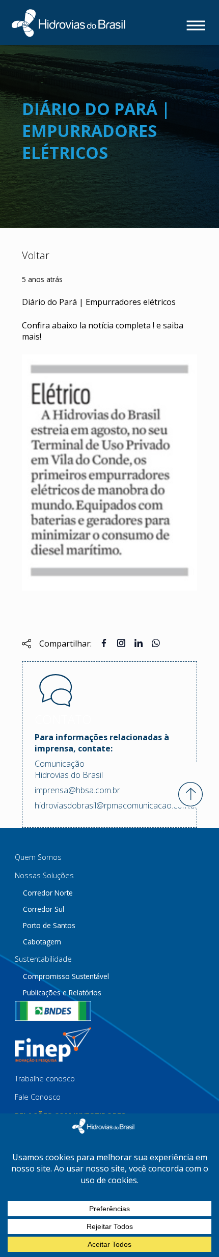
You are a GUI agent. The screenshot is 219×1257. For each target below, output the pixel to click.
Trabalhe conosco (45, 1078)
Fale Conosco (38, 1097)
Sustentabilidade (43, 959)
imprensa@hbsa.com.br (77, 790)
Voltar (35, 255)
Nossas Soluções (44, 875)
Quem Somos (38, 857)
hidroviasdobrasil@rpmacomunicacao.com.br (109, 805)
